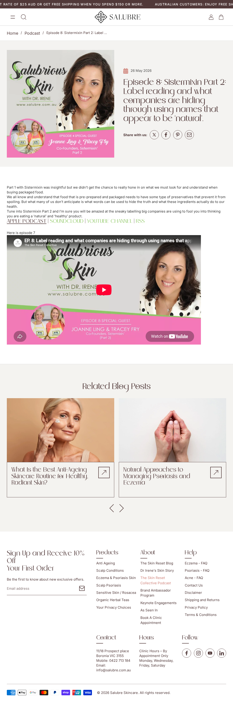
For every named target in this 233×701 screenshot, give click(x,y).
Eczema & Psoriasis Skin (116, 578)
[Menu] (13, 17)
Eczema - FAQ (196, 563)
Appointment (149, 656)
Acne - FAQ (194, 578)
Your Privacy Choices (113, 607)
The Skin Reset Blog (156, 563)
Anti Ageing (105, 563)
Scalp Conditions (110, 570)
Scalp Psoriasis (108, 585)
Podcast (32, 33)
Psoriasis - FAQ (197, 570)
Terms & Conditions (201, 615)
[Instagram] (198, 653)
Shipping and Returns (202, 600)
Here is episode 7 (21, 233)
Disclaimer (193, 593)
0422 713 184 (119, 660)
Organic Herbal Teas (112, 600)
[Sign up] (82, 588)
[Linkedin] (221, 653)
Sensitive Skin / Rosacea (116, 593)
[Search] (24, 17)
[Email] (189, 134)
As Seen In (149, 610)
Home (12, 33)
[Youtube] (210, 653)
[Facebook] (165, 134)
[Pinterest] (177, 134)
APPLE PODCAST (26, 221)
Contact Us (194, 585)
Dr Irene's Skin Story (157, 570)
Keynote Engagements (158, 603)
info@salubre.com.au (113, 670)
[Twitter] (154, 134)
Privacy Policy (196, 607)
